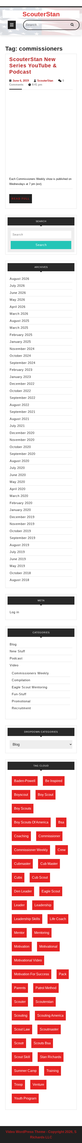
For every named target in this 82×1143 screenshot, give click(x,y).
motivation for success (31, 974)
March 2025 (19, 327)
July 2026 (17, 285)
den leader (23, 891)
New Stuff (17, 651)
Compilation (21, 680)
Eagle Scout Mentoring (29, 687)
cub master (49, 863)
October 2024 (20, 355)
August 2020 (19, 461)
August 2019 (19, 545)
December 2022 (22, 383)
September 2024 (22, 363)
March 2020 (19, 496)
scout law (22, 1029)
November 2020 (22, 440)
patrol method (46, 988)
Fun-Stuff (19, 694)
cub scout (40, 877)
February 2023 (21, 369)
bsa (61, 822)
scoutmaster (49, 1029)
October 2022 (20, 391)
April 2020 (17, 489)
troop (18, 1084)
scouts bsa (42, 1043)
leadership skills (27, 919)
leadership (42, 905)
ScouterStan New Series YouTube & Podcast (33, 65)
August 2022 (19, 405)
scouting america (50, 1015)
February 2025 (21, 335)
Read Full (22, 200)
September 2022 (22, 397)
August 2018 (19, 580)
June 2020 (18, 475)
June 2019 (18, 559)
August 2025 (19, 321)
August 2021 (19, 419)
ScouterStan (41, 14)
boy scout (45, 794)
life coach (58, 919)
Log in (14, 612)
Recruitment (21, 708)
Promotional (21, 701)
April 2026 (17, 306)
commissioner (49, 836)
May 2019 (17, 566)
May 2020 (17, 482)
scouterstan (44, 1001)
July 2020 (17, 468)
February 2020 (21, 503)
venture (38, 1084)
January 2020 (20, 510)
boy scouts (22, 808)
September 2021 (22, 411)
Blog (13, 644)
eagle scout (51, 891)
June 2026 (18, 292)
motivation (21, 946)
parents (20, 988)
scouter (20, 1001)
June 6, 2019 (21, 80)
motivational (48, 946)
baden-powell (24, 781)
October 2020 (20, 447)
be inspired (53, 781)
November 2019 (22, 524)
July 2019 (17, 552)
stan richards (50, 1057)
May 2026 (17, 299)
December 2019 (22, 517)
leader (19, 905)
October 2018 (20, 573)
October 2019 (20, 531)
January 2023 (20, 377)
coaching (21, 836)
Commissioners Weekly (30, 673)
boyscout (21, 794)
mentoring (41, 932)
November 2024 (22, 349)
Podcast (16, 658)
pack (62, 974)
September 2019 (22, 538)
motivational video (28, 960)
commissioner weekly (31, 850)
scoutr (19, 1043)
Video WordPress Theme (25, 1132)
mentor (19, 932)
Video (14, 665)
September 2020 (22, 454)
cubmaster (22, 863)
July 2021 (17, 426)
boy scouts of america (31, 822)
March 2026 (19, 313)
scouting (20, 1015)
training (52, 1071)
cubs (18, 877)
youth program (25, 1098)
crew (62, 850)
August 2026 (19, 278)
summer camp (25, 1071)
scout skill (22, 1057)
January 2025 (20, 341)
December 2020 (22, 433)
